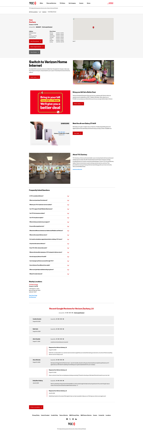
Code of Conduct (45, 415)
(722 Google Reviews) (47, 27)
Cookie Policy (54, 415)
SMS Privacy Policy (74, 415)
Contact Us (101, 415)
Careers (95, 415)
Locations (108, 415)
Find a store (77, 103)
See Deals (34, 52)
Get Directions (35, 41)
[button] (93, 27)
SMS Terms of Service (86, 415)
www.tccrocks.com (77, 169)
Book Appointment (36, 46)
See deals (76, 133)
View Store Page (33, 295)
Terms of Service (63, 415)
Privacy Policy (35, 415)
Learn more (34, 77)
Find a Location (35, 407)
